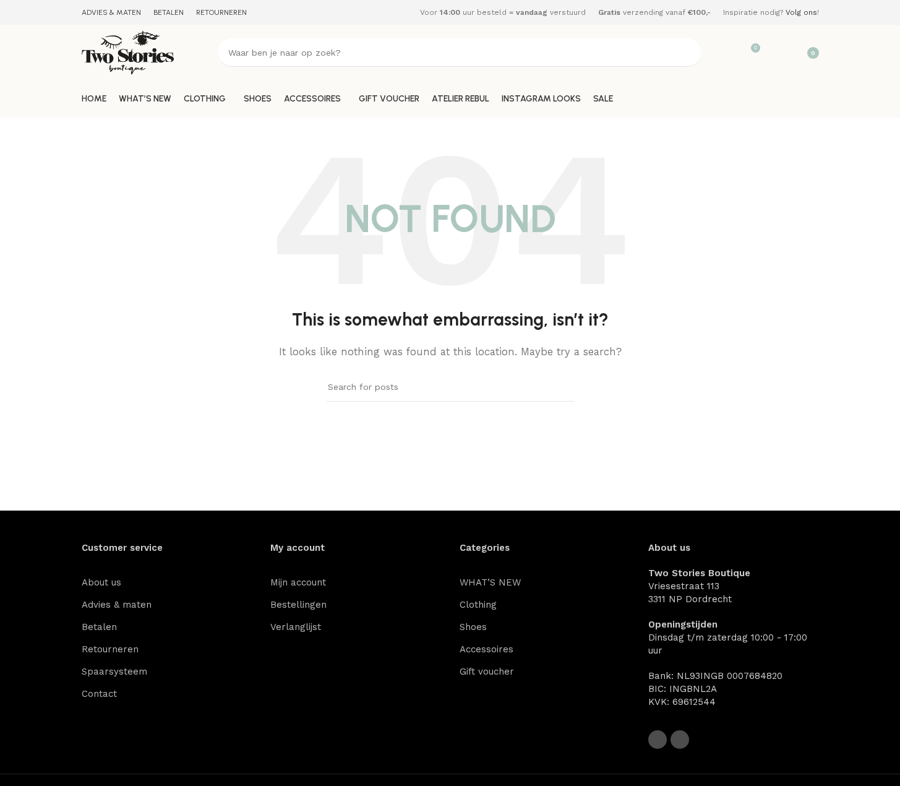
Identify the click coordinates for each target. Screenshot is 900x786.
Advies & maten (117, 604)
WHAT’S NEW (490, 582)
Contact (99, 693)
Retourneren (110, 649)
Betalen (99, 627)
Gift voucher (487, 671)
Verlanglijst (295, 627)
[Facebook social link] (657, 739)
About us (101, 582)
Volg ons (801, 12)
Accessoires (486, 649)
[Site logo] (128, 52)
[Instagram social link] (680, 739)
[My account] (776, 52)
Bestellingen (298, 604)
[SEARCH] (687, 52)
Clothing (478, 604)
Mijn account (298, 582)
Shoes (473, 627)
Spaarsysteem (114, 671)
